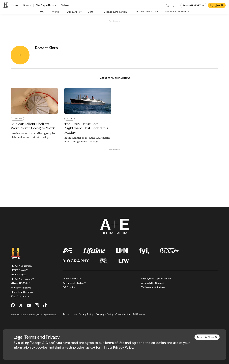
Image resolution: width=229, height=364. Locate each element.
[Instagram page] (37, 305)
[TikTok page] (45, 305)
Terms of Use (114, 343)
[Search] (167, 5)
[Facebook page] (13, 305)
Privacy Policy (123, 347)
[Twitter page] (21, 305)
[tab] (43, 11)
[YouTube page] (29, 305)
